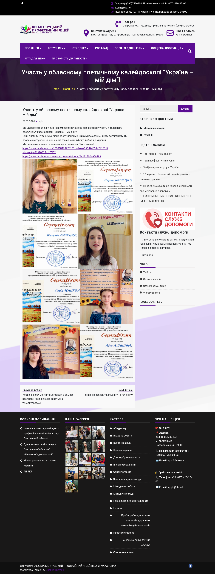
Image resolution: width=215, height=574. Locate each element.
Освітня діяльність (128, 48)
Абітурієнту (119, 428)
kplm (41, 121)
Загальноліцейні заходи (127, 479)
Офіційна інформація (166, 48)
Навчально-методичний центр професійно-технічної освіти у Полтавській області (41, 433)
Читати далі (146, 255)
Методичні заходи (154, 128)
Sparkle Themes (55, 569)
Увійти (147, 272)
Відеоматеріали (122, 450)
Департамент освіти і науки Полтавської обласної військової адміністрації (40, 449)
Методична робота (124, 486)
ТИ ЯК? (28, 471)
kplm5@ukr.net (123, 7)
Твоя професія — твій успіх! (159, 160)
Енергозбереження (124, 464)
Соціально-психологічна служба (136, 543)
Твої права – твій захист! (157, 153)
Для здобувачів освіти (126, 457)
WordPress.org (151, 292)
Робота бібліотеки (123, 532)
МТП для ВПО (34, 58)
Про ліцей (32, 48)
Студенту (79, 48)
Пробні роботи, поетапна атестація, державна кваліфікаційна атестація (135, 520)
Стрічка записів (152, 279)
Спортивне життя (123, 552)
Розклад (101, 48)
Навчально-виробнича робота (130, 500)
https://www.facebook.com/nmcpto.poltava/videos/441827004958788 (62, 156)
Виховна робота (122, 435)
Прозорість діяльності (68, 58)
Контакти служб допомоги (164, 232)
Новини (148, 134)
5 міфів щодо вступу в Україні (160, 167)
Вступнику (55, 48)
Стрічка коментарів (154, 285)
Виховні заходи (122, 442)
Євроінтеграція (122, 471)
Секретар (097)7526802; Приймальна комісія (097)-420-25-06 (150, 3)
